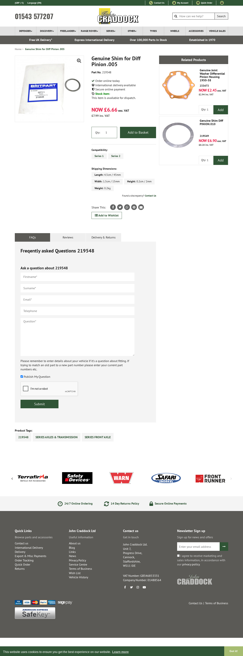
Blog (72, 547)
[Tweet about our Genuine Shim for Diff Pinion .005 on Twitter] (120, 207)
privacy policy (191, 564)
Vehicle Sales (217, 31)
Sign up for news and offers (195, 537)
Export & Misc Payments (30, 556)
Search (221, 16)
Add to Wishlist (108, 215)
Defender (25, 31)
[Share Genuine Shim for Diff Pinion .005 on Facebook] (113, 207)
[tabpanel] (85, 332)
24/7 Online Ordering (78, 503)
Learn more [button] (120, 652)
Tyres (153, 31)
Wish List (74, 573)
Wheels (174, 31)
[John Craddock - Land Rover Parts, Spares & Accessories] (121, 16)
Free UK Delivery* (40, 40)
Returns (20, 569)
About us (74, 543)
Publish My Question (37, 377)
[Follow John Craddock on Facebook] (125, 587)
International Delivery (29, 547)
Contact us (21, 543)
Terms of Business (80, 569)
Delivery (20, 552)
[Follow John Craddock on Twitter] (131, 587)
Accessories (196, 31)
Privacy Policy (77, 560)
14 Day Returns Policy (124, 503)
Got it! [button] (234, 651)
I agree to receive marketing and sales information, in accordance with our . (201, 560)
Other (131, 31)
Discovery (46, 31)
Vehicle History (78, 577)
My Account (182, 2)
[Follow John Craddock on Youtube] (144, 587)
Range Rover (89, 31)
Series (110, 31)
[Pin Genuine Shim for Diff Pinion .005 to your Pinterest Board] (134, 207)
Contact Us (158, 2)
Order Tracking (24, 560)
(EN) (34, 2)
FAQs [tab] (32, 237)
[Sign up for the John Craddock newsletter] (224, 546)
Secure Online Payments (170, 503)
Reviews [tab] (68, 237)
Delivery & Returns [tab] (104, 237)
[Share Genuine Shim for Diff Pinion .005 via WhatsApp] (127, 207)
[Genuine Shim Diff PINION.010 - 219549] (178, 135)
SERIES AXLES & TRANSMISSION (57, 437)
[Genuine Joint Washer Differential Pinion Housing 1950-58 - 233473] (178, 84)
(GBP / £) (19, 2)
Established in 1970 (202, 40)
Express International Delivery (94, 40)
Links (72, 552)
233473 (212, 78)
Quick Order (206, 2)
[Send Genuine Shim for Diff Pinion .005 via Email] (141, 207)
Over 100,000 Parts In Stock (148, 40)
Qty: (97, 132)
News (72, 556)
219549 (211, 128)
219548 (23, 437)
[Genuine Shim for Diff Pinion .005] (49, 89)
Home (18, 49)
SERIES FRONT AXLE (98, 437)
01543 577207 (34, 16)
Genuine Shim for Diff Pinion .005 (45, 49)
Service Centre (78, 564)
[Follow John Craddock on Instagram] (138, 587)
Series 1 (99, 156)
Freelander (67, 31)
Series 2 (115, 156)
